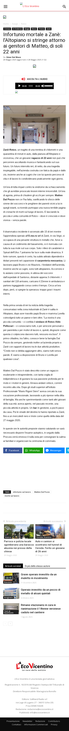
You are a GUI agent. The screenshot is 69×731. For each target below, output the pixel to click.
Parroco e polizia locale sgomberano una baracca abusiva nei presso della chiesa (19, 546)
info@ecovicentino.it (40, 712)
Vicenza (8, 537)
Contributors (54, 721)
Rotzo (23, 23)
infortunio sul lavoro (22, 492)
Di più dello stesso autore (37, 566)
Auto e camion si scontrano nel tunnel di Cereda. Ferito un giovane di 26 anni (50, 546)
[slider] (48, 85)
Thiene (41, 29)
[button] (64, 6)
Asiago (15, 23)
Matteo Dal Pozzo (42, 492)
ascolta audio (19, 85)
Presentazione (13, 721)
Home (6, 23)
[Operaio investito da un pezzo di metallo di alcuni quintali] (11, 593)
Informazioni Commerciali (36, 724)
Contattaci (16, 724)
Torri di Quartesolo (8, 612)
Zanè (49, 29)
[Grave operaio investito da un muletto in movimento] (11, 578)
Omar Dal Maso (13, 57)
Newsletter (27, 721)
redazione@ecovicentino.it (40, 709)
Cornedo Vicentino (44, 537)
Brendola (8, 582)
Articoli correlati (13, 566)
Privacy (54, 724)
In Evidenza (17, 29)
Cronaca (7, 29)
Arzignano (8, 597)
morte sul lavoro (12, 496)
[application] (34, 86)
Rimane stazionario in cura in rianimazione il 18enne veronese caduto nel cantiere (41, 608)
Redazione (40, 721)
